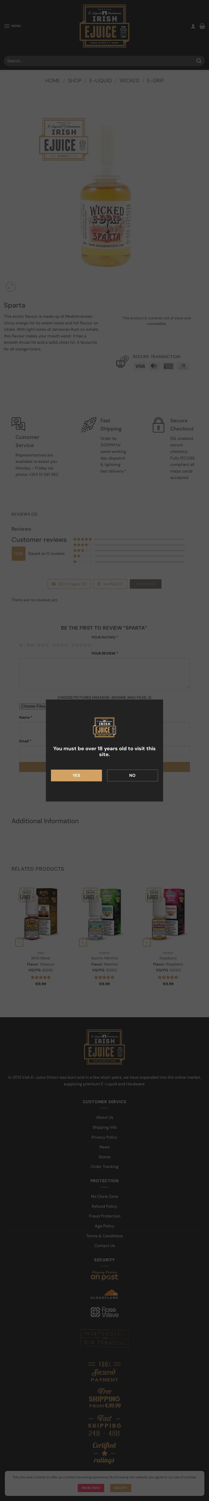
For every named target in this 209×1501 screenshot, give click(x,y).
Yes (76, 775)
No (132, 775)
